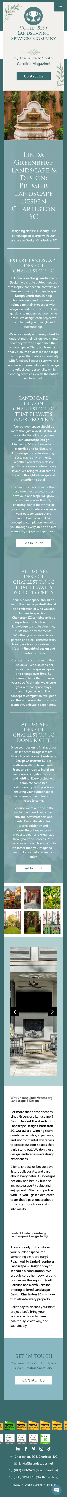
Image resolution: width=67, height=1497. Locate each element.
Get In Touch (33, 543)
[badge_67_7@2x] (22, 1429)
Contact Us (33, 1380)
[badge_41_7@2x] (10, 1443)
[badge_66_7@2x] (10, 1429)
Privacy (16, 1484)
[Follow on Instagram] (41, 1449)
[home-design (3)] (33, 1075)
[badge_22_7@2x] (22, 1443)
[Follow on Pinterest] (33, 1449)
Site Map (51, 1484)
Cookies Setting (33, 1484)
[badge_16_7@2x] (33, 1443)
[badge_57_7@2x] (57, 1429)
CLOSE (58, 6)
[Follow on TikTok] (49, 1449)
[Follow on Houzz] (18, 1449)
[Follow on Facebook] (26, 1449)
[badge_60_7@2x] (45, 1429)
